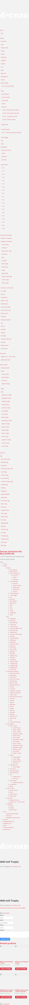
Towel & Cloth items (15, 722)
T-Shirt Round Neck (15, 574)
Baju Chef (12, 599)
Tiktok (4, 825)
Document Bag (14, 630)
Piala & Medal (10, 724)
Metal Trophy (16, 735)
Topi (11, 607)
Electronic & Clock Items (16, 696)
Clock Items (13, 769)
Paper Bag (12, 646)
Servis (4, 811)
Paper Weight (16, 767)
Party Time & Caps (14, 679)
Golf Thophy (16, 741)
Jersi (11, 597)
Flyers (11, 792)
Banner (11, 806)
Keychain (12, 710)
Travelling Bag (13, 663)
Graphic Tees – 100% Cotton (17, 802)
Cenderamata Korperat (12, 671)
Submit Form (5, 939)
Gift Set (12, 706)
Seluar (11, 614)
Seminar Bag (13, 650)
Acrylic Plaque (16, 759)
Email (1, 920)
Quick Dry (15, 575)
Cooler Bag (13, 624)
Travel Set (12, 698)
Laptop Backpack (14, 638)
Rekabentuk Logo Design (13, 817)
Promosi (5, 819)
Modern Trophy (17, 753)
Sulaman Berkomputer (12, 813)
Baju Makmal (13, 601)
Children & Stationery (15, 693)
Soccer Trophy (16, 743)
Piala (19, 866)
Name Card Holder (14, 673)
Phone (2, 925)
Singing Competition (18, 782)
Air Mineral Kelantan (8, 827)
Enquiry (2, 930)
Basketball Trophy (17, 747)
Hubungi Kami (6, 829)
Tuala (11, 609)
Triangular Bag (13, 665)
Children (12, 702)
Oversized (15, 579)
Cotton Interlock (17, 585)
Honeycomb (16, 589)
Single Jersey (16, 587)
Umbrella (12, 714)
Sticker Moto (13, 796)
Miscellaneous (13, 681)
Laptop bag (13, 618)
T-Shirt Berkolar (14, 581)
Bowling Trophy (17, 749)
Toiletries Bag (13, 655)
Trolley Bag (13, 659)
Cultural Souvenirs (14, 771)
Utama (5, 564)
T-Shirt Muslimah (14, 593)
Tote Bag (12, 657)
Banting (12, 808)
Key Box (12, 687)
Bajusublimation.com (8, 821)
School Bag (13, 648)
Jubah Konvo (13, 603)
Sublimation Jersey (14, 800)
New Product (13, 780)
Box (11, 720)
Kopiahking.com (7, 823)
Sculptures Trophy (17, 734)
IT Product (12, 689)
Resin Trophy (16, 737)
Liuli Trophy (16, 751)
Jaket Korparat (13, 572)
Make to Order (13, 683)
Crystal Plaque (16, 757)
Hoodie (11, 611)
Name (1, 915)
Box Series (15, 778)
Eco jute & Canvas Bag (16, 634)
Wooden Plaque (17, 761)
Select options (6, 969)
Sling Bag (12, 652)
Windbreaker (13, 613)
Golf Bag (12, 636)
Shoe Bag (12, 654)
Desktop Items (13, 765)
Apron (11, 605)
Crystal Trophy (16, 728)
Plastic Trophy (16, 730)
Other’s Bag (13, 669)
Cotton (15, 577)
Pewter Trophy (17, 732)
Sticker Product (14, 790)
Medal (11, 786)
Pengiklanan (9, 804)
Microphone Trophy (18, 739)
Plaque (11, 755)
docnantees (9, 798)
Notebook (12, 712)
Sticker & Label (10, 788)
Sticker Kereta (13, 794)
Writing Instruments (15, 685)
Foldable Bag (13, 632)
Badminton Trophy (18, 745)
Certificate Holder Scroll (16, 628)
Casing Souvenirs (14, 772)
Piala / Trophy (13, 726)
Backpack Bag (13, 622)
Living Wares (13, 675)
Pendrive (12, 700)
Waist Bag (12, 620)
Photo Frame (13, 677)
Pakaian (8, 568)
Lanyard (12, 708)
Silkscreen (9, 815)
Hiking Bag (12, 642)
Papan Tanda (13, 810)
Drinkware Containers (15, 691)
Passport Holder (14, 661)
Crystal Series (13, 694)
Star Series (15, 763)
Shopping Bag (13, 667)
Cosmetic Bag (13, 626)
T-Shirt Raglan (13, 595)
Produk (5, 566)
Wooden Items (13, 716)
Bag (7, 616)
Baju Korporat (13, 570)
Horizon (15, 591)
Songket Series (17, 776)
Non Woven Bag (14, 644)
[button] (14, 562)
